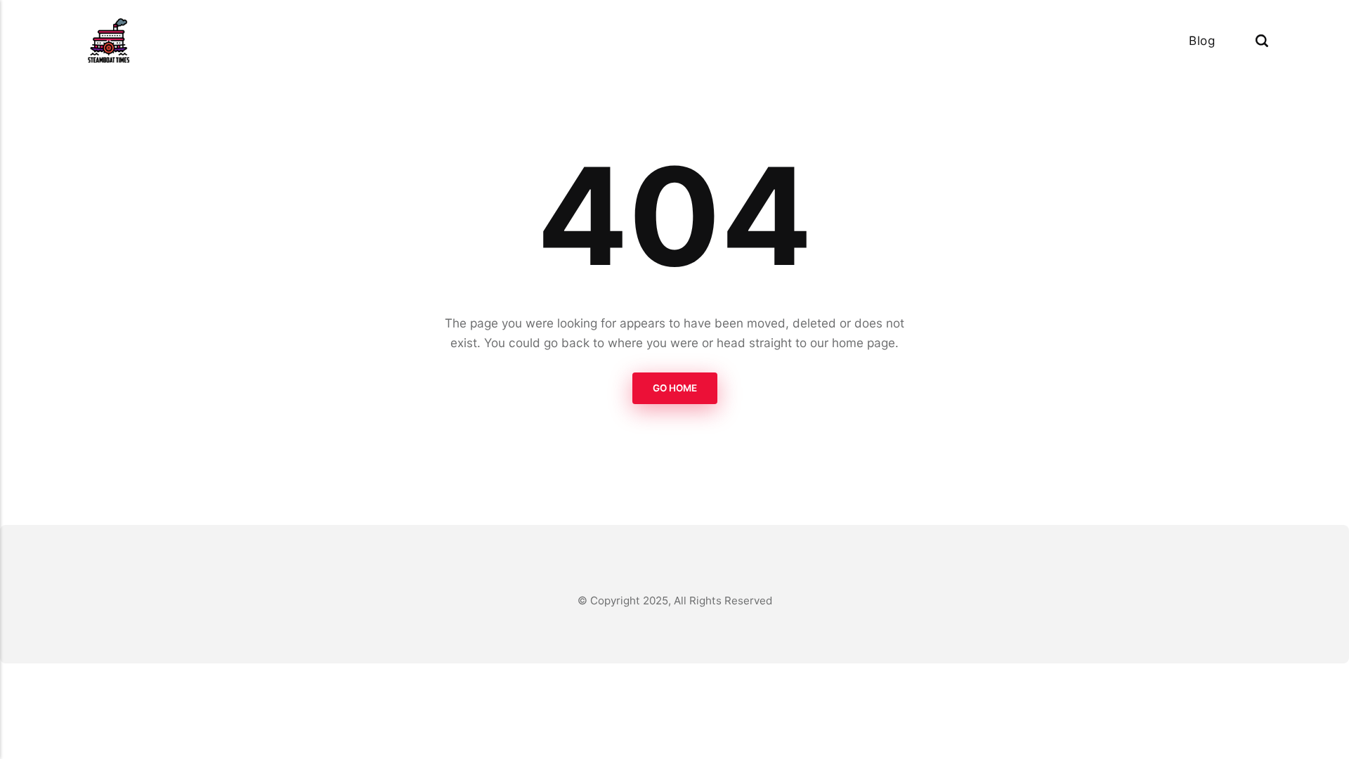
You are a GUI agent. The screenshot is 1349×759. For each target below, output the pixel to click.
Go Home (675, 388)
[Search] (1262, 40)
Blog (1202, 40)
